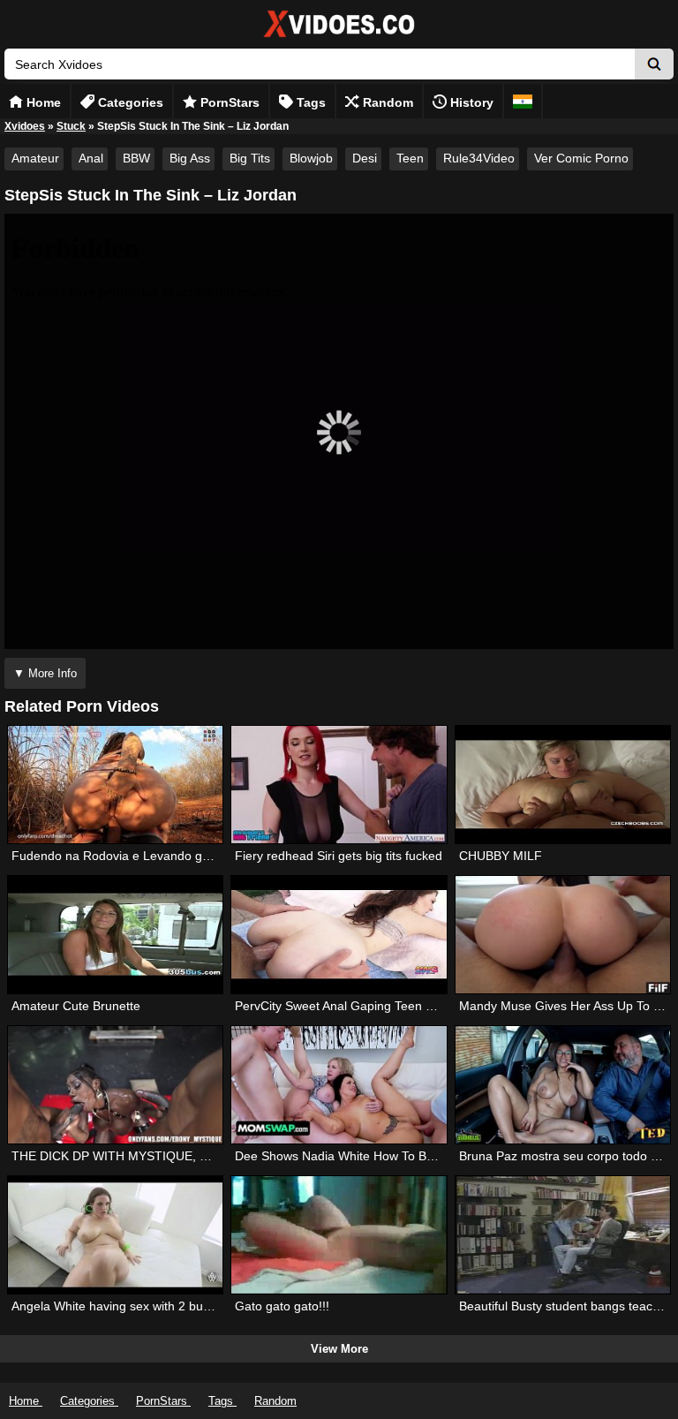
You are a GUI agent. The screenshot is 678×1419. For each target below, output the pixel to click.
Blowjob (311, 158)
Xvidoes (24, 126)
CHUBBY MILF (500, 856)
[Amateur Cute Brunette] (115, 934)
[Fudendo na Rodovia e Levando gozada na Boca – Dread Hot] (115, 784)
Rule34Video (479, 158)
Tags (309, 102)
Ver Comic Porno (581, 158)
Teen (410, 158)
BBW (136, 158)
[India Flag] (522, 101)
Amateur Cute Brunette (75, 1006)
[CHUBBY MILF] (563, 784)
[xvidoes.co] (339, 37)
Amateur (35, 158)
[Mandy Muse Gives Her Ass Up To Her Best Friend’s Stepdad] (563, 934)
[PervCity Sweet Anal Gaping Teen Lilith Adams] (339, 934)
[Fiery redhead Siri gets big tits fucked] (339, 784)
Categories (128, 102)
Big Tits (250, 158)
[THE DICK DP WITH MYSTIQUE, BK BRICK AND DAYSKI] (115, 1084)
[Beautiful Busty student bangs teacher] (563, 1234)
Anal (91, 158)
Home (42, 102)
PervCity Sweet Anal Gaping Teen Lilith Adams (364, 1006)
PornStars (228, 102)
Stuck (71, 126)
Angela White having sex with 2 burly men (128, 1306)
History (470, 102)
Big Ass (190, 158)
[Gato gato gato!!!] (339, 1234)
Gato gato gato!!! (282, 1306)
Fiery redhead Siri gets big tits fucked (338, 856)
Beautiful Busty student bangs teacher (565, 1306)
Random (386, 102)
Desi (364, 158)
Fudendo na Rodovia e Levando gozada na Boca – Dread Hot (184, 856)
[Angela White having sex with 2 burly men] (115, 1234)
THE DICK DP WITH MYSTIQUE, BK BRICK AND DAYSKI (171, 1156)
